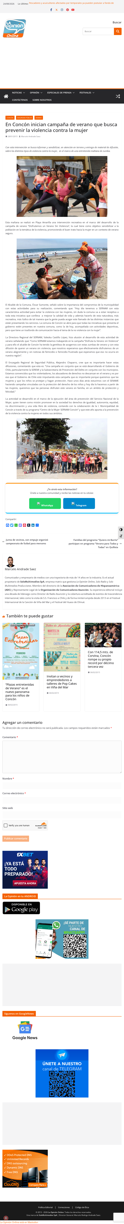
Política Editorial (45, 1207)
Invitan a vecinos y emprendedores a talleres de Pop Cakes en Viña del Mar (62, 681)
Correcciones (64, 1207)
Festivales (85, 92)
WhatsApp (47, 505)
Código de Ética (82, 1207)
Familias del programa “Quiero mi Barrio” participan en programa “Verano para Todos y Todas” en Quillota (93, 543)
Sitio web (7, 808)
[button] (23, 93)
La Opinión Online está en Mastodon (19, 1222)
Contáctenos (20, 99)
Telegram (81, 505)
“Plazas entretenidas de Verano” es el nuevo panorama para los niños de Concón (19, 691)
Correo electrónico (14, 793)
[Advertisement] (62, 65)
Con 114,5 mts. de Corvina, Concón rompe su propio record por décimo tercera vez (101, 659)
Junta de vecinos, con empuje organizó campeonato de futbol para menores (27, 541)
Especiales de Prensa (59, 92)
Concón (10, 118)
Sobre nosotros (42, 99)
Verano (39, 118)
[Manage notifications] (5, 1218)
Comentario (10, 737)
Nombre (8, 778)
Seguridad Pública (24, 118)
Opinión (34, 92)
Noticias (17, 92)
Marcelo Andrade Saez (30, 136)
